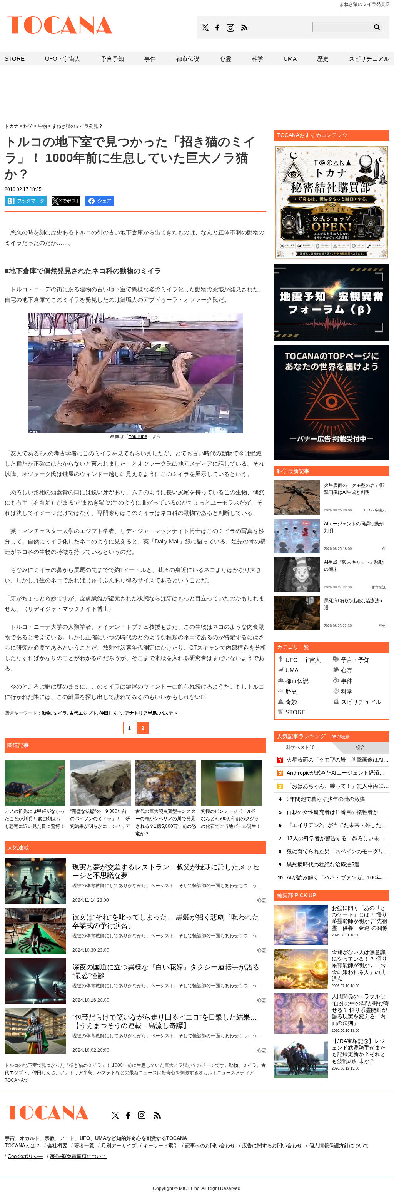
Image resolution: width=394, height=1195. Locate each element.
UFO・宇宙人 (303, 660)
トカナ (11, 126)
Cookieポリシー (25, 1156)
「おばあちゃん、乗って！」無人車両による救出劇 (338, 786)
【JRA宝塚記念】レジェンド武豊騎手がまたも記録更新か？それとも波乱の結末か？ (359, 1051)
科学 (346, 691)
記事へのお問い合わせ (210, 1145)
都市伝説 (297, 680)
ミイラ (60, 713)
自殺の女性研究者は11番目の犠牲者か (332, 812)
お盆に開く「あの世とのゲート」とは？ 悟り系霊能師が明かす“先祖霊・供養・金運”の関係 (359, 918)
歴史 (291, 691)
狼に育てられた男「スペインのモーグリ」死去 (338, 851)
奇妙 (291, 702)
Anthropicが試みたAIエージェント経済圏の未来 (338, 773)
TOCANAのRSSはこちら (244, 28)
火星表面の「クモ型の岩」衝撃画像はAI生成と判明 (338, 760)
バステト (168, 713)
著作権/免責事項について (78, 1156)
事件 (346, 680)
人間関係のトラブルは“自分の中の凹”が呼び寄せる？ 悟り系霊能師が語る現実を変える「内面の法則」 (360, 1009)
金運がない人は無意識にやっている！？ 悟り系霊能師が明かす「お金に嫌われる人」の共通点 (359, 965)
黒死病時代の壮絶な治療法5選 (323, 864)
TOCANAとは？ (22, 1145)
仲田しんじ (110, 713)
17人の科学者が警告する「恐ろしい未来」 (338, 838)
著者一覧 (84, 1145)
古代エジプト (83, 713)
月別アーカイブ (118, 1145)
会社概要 (57, 1145)
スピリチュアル (361, 702)
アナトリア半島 (141, 713)
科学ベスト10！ (302, 747)
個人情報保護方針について (339, 1145)
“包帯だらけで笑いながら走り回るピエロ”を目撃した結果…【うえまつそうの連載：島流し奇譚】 (164, 1021)
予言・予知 (355, 660)
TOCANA (60, 26)
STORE (295, 712)
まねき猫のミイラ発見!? (77, 126)
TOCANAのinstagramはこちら (231, 28)
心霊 (346, 670)
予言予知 (112, 58)
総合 (360, 747)
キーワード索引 (160, 1145)
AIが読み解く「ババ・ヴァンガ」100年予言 (338, 877)
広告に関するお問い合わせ (272, 1145)
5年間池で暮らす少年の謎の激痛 (326, 799)
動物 (46, 713)
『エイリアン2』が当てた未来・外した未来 (338, 825)
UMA (292, 670)
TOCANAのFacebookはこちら (217, 28)
